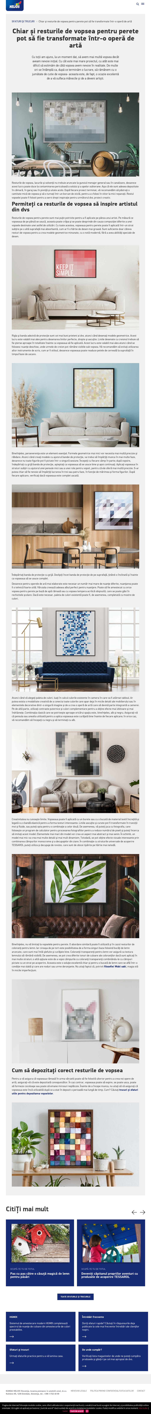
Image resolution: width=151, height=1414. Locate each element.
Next (142, 1212)
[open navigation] (142, 3)
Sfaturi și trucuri (19, 1350)
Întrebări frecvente (93, 1317)
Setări (65, 1411)
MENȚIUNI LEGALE (79, 1391)
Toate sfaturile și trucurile (75, 1297)
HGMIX (13, 1317)
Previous (134, 1212)
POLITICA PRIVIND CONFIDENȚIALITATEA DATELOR (112, 1391)
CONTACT (141, 1391)
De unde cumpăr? (92, 1350)
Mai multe (143, 1408)
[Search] (137, 3)
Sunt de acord (76, 1411)
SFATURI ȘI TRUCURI (23, 21)
